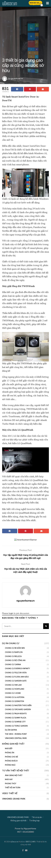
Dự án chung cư (10, 643)
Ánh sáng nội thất (13, 775)
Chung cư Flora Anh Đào (17, 677)
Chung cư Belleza (13, 656)
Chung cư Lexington (14, 701)
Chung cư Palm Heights (15, 713)
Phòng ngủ (10, 765)
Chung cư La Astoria (14, 697)
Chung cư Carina (13, 664)
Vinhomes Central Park (16, 738)
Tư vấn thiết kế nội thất (15, 770)
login (11, 613)
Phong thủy (10, 783)
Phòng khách (11, 761)
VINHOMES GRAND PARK (13, 798)
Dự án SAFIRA (11, 730)
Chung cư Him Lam (13, 685)
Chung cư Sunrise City (15, 722)
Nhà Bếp (8, 748)
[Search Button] (46, 626)
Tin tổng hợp (34, 820)
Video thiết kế (9, 793)
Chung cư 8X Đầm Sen (15, 648)
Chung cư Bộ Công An (15, 660)
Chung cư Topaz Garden (16, 726)
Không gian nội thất (13, 744)
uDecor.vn (9, 3)
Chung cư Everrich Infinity (17, 668)
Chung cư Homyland (14, 689)
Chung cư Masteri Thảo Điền (18, 705)
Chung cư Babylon (14, 652)
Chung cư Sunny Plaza (15, 718)
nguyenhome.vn (16, 78)
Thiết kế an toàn (12, 787)
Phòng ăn (9, 753)
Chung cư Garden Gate (15, 681)
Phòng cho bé (11, 757)
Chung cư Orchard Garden (18, 709)
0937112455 (30, 842)
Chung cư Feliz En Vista (16, 673)
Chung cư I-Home (13, 693)
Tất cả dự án (37, 817)
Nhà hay (9, 779)
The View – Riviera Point (16, 734)
